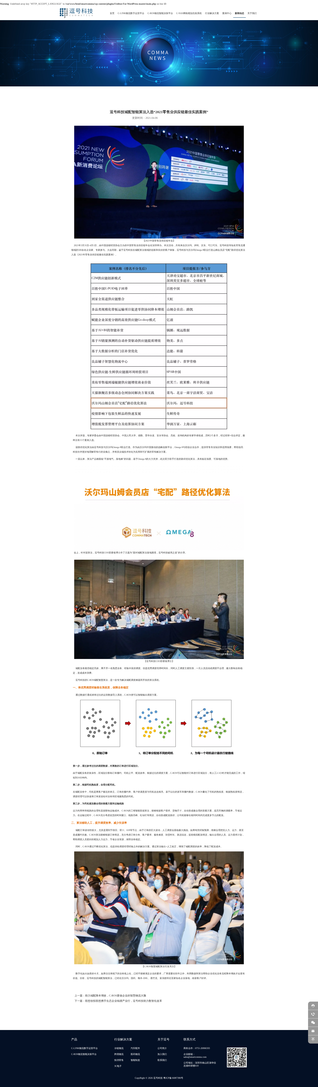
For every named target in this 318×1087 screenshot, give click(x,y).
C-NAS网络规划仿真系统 (189, 13)
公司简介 (162, 1048)
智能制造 (135, 1060)
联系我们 (162, 1060)
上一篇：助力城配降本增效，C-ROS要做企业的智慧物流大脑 (110, 995)
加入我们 (162, 1054)
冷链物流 (119, 1048)
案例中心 (227, 13)
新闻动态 (239, 13)
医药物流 (135, 1054)
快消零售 (119, 1060)
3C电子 (118, 1066)
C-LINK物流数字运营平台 (131, 13)
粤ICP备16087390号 (173, 1078)
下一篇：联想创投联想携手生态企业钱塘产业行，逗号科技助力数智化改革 (118, 1000)
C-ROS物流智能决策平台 (160, 13)
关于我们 (252, 13)
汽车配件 (135, 1048)
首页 (112, 13)
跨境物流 (119, 1054)
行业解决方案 (212, 13)
